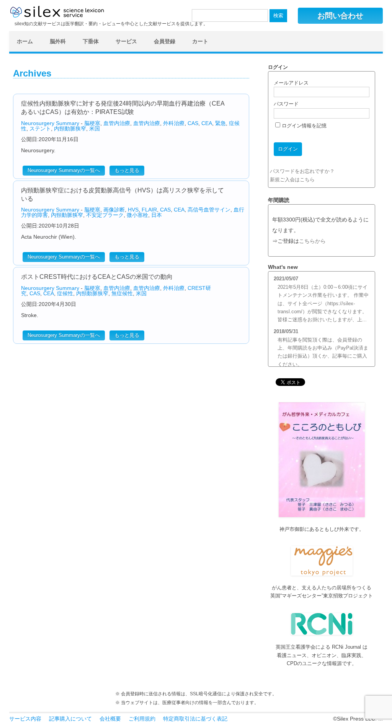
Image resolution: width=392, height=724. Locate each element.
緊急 (220, 123)
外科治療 (174, 123)
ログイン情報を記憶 (303, 126)
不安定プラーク (105, 215)
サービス (126, 41)
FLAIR (149, 210)
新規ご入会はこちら (292, 179)
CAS (193, 123)
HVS (133, 210)
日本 (156, 215)
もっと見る (126, 170)
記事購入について (70, 719)
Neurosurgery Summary (50, 123)
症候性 (65, 293)
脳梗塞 (92, 123)
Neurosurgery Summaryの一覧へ (64, 170)
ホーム (25, 41)
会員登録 (164, 41)
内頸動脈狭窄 (70, 128)
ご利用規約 (142, 719)
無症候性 (122, 293)
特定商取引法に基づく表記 (195, 719)
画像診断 (114, 210)
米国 (94, 128)
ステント (40, 128)
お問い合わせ (340, 15)
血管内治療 (116, 123)
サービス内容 (25, 719)
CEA (206, 123)
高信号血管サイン (209, 210)
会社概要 (110, 719)
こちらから (312, 241)
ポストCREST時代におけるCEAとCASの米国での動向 (97, 276)
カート (200, 41)
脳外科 (58, 41)
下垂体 (91, 41)
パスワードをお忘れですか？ (302, 171)
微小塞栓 (137, 215)
